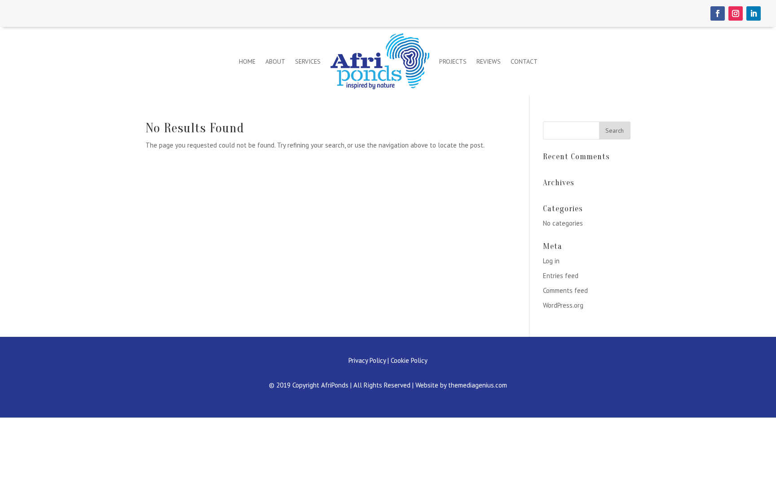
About (275, 61)
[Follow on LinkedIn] (753, 13)
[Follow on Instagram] (735, 13)
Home (247, 61)
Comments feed (565, 290)
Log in (551, 261)
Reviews (488, 61)
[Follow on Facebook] (717, 13)
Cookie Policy (409, 360)
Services (308, 61)
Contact (524, 61)
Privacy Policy (367, 360)
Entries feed (560, 275)
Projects (453, 61)
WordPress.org (563, 305)
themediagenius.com (477, 385)
